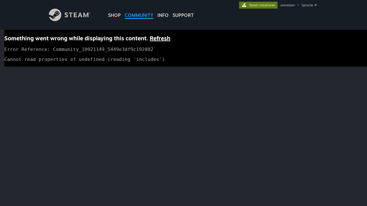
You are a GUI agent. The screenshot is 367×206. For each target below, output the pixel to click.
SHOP (114, 15)
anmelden (287, 5)
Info (163, 15)
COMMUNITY (139, 15)
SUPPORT (183, 15)
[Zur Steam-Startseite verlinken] (69, 19)
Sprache (307, 5)
